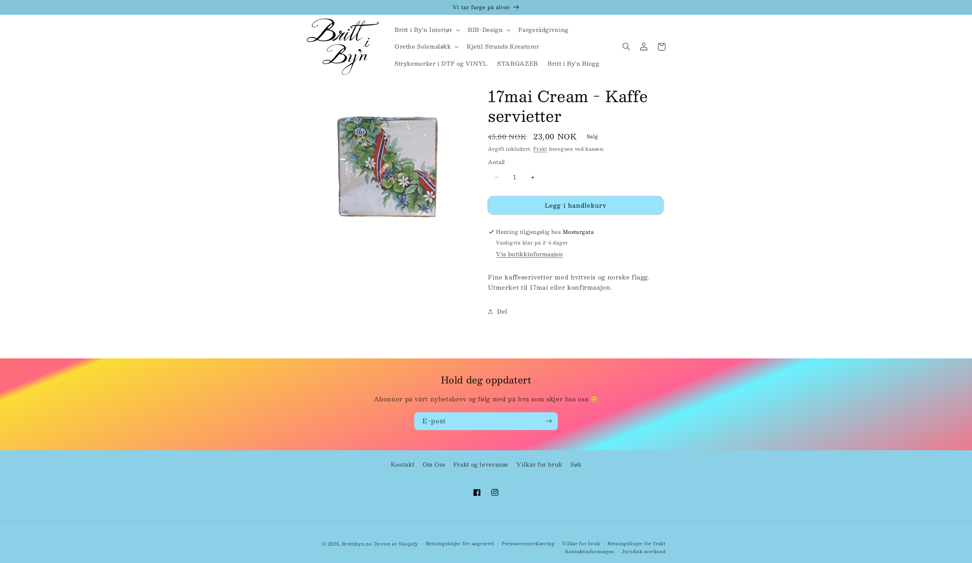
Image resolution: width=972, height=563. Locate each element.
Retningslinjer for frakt (637, 543)
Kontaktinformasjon (589, 551)
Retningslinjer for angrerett (460, 543)
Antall (496, 162)
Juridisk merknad (644, 551)
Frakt (540, 149)
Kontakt (402, 464)
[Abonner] (549, 421)
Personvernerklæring (528, 543)
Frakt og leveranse (480, 464)
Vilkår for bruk (539, 464)
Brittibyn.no (357, 543)
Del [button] (502, 311)
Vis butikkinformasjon (529, 254)
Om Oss (434, 464)
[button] (426, 30)
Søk (575, 464)
